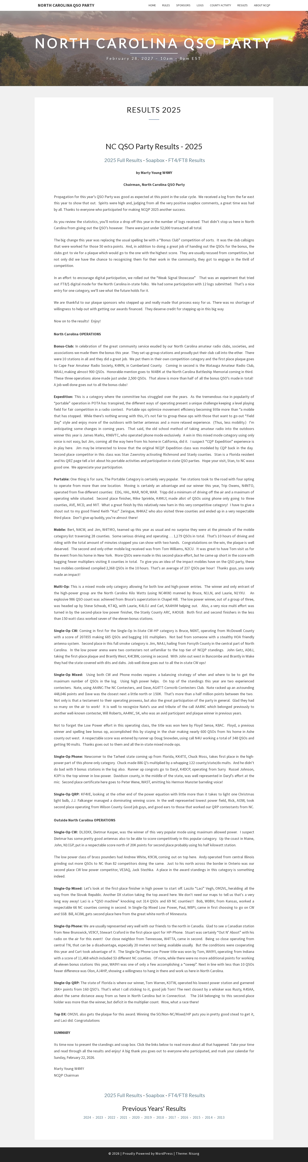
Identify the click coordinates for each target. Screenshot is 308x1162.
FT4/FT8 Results (186, 160)
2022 (111, 1117)
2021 (123, 1117)
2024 (87, 1117)
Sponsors (183, 5)
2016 (184, 1117)
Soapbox (155, 160)
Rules (166, 5)
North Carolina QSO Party (66, 5)
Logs (200, 5)
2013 (221, 1117)
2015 (196, 1117)
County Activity (220, 5)
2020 (136, 1117)
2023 (99, 1117)
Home (152, 5)
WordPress (164, 1153)
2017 (172, 1117)
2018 (160, 1117)
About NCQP (262, 5)
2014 (208, 1117)
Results (242, 5)
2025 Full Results (122, 160)
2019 (147, 1117)
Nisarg (194, 1153)
